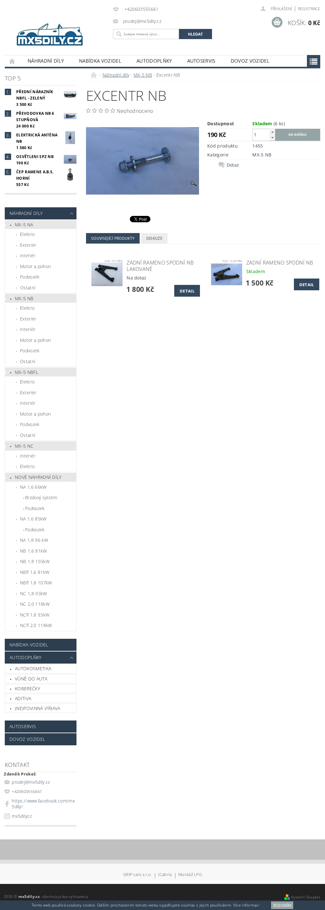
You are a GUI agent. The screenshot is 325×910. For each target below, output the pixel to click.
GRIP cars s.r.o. (137, 874)
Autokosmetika (33, 668)
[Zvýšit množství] (272, 132)
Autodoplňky (154, 61)
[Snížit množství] (272, 137)
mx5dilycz (22, 816)
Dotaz (233, 165)
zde (263, 905)
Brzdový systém (41, 497)
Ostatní (27, 288)
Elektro (27, 234)
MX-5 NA (24, 225)
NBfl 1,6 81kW (34, 572)
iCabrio (165, 874)
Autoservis (201, 61)
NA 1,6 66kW (33, 487)
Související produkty (113, 238)
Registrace (309, 8)
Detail (187, 291)
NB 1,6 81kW (33, 551)
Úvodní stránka (12, 60)
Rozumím (282, 905)
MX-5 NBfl (26, 372)
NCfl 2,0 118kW (36, 625)
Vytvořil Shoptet (305, 897)
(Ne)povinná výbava (37, 708)
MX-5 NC (24, 446)
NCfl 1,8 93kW (34, 615)
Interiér (28, 255)
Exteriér (28, 245)
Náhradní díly (46, 61)
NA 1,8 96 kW (34, 540)
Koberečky (27, 689)
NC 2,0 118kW (35, 604)
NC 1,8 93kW (33, 593)
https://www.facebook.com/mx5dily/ (43, 804)
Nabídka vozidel (100, 61)
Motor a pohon (35, 266)
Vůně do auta (31, 679)
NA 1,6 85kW (33, 519)
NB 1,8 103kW (35, 561)
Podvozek (30, 277)
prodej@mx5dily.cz (31, 782)
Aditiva (23, 698)
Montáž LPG (190, 874)
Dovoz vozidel (250, 61)
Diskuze (154, 238)
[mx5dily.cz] (57, 35)
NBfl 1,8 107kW (36, 583)
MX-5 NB (24, 298)
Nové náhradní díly (38, 477)
